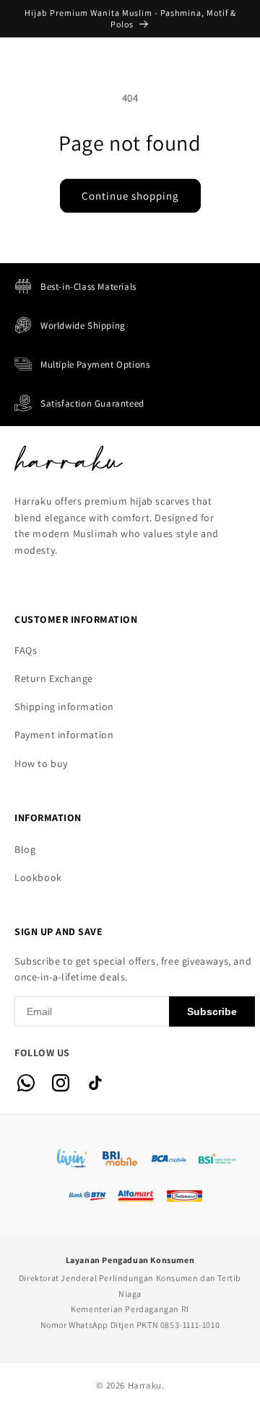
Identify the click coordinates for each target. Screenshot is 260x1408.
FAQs (25, 650)
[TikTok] (95, 1082)
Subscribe (212, 1011)
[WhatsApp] (26, 1082)
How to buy (41, 763)
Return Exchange (53, 678)
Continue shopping (130, 196)
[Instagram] (60, 1082)
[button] (29, 63)
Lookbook (38, 877)
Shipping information (64, 706)
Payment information (63, 734)
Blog (24, 849)
